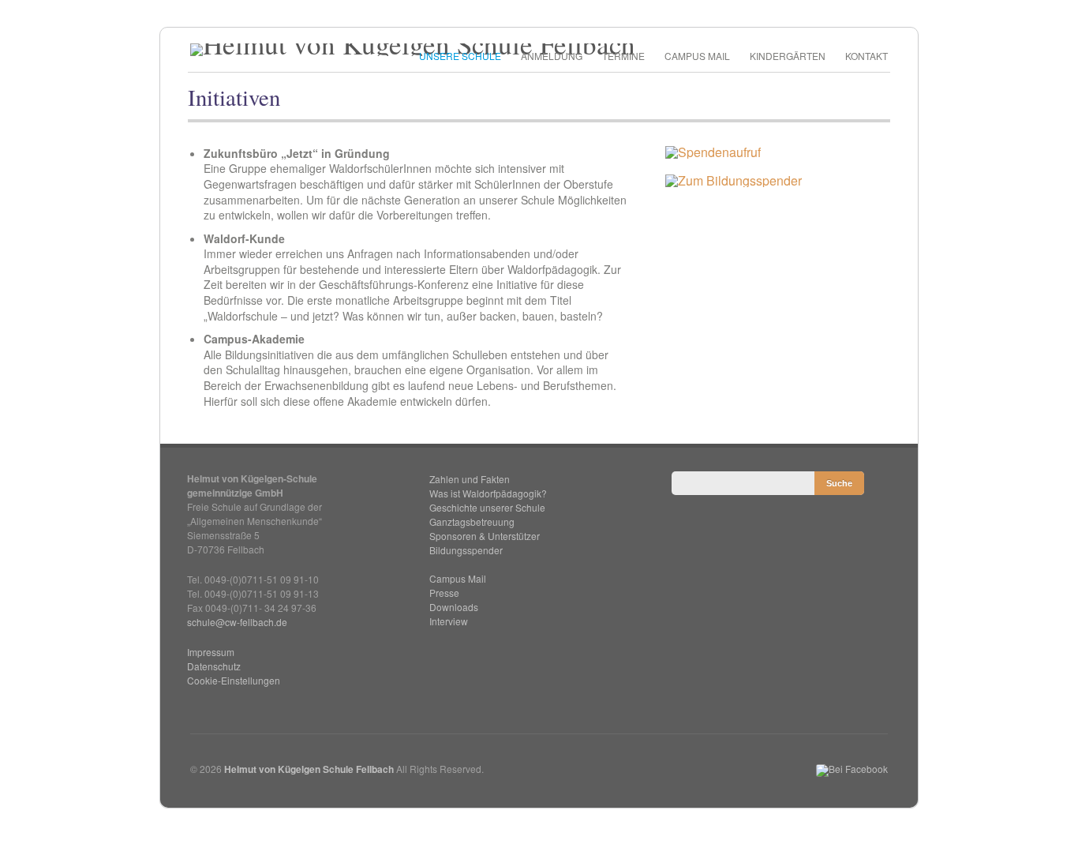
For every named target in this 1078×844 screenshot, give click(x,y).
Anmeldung (551, 55)
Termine (623, 55)
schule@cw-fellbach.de (237, 621)
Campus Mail (697, 55)
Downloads (453, 606)
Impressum (210, 651)
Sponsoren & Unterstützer (484, 535)
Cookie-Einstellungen (233, 680)
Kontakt (866, 55)
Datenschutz (214, 666)
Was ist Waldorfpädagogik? (488, 493)
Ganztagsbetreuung (472, 521)
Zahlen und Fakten (469, 479)
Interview (448, 621)
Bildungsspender (466, 550)
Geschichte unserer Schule (487, 507)
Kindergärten (787, 55)
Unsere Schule (460, 55)
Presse (444, 592)
